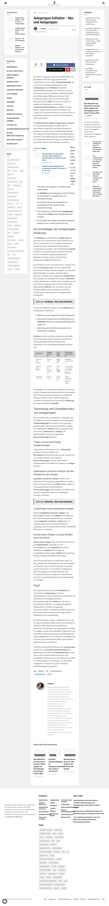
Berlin (15, 171)
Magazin (52, 755)
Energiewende (12, 196)
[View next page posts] (52, 177)
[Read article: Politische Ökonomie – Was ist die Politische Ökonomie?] (10, 47)
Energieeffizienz (13, 192)
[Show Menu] (5, 3)
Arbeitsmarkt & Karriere (13, 76)
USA (9, 254)
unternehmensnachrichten (16, 251)
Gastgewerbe (12, 94)
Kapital (70, 566)
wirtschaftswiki (12, 262)
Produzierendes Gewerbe (13, 119)
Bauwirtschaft (13, 82)
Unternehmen (12, 247)
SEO (9, 233)
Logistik (10, 106)
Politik (10, 225)
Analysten (67, 423)
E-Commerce (17, 185)
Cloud (22, 171)
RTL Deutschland (13, 229)
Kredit (20, 207)
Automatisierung (13, 167)
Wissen (51, 214)
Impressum (52, 899)
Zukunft (17, 269)
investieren (38, 526)
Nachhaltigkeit (12, 218)
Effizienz (10, 189)
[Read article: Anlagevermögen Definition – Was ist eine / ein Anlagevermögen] (10, 19)
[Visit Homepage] (54, 3)
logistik (10, 214)
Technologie (12, 125)
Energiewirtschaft (14, 86)
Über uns (83, 899)
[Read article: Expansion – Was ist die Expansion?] (10, 40)
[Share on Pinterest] (68, 70)
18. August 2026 (47, 162)
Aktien (70, 369)
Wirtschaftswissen (43, 13)
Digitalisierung (12, 182)
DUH (9, 185)
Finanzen (47, 77)
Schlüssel (44, 571)
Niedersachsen (12, 222)
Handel (9, 98)
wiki (47, 671)
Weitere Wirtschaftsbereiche (15, 134)
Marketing (18, 214)
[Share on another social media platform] (73, 70)
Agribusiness (12, 67)
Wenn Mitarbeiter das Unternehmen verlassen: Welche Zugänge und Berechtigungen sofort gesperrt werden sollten (39, 766)
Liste (103, 899)
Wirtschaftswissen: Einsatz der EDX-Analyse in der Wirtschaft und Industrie (70, 764)
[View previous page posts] (48, 177)
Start (35, 13)
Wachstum (58, 370)
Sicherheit (44, 267)
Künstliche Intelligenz (14, 211)
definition (41, 671)
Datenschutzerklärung (64, 899)
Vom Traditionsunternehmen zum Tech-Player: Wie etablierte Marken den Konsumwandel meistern (99, 161)
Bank (9, 171)
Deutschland (11, 178)
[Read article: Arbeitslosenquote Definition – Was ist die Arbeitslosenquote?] (10, 29)
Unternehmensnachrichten (18, 129)
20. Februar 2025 (69, 771)
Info (17, 203)
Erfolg (53, 79)
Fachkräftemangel (13, 200)
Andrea (43, 28)
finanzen (10, 203)
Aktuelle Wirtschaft (15, 71)
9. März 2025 (46, 173)
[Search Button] (103, 3)
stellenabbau (12, 240)
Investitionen (50, 481)
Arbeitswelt (11, 163)
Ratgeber (17, 225)
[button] (4, 901)
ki (21, 203)
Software (10, 236)
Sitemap (75, 899)
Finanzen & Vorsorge (15, 90)
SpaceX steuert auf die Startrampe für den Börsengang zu (92, 62)
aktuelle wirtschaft (14, 160)
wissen (49, 674)
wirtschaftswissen (40, 674)
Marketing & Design (14, 114)
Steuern (21, 240)
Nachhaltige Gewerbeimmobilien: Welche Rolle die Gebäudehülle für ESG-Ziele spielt (94, 73)
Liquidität (58, 322)
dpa (21, 182)
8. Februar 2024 (53, 28)
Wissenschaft (12, 144)
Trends (16, 244)
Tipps (9, 244)
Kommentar (11, 207)
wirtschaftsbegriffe (56, 671)
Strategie (65, 429)
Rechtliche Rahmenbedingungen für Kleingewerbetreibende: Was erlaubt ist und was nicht (54, 168)
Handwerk (11, 102)
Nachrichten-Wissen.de (14, 817)
